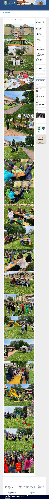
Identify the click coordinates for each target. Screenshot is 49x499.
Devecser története (27, 486)
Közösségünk (26, 485)
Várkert (30, 491)
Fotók (37, 112)
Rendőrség (20, 487)
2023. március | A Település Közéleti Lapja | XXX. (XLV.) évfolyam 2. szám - (40, 81)
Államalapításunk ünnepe (41, 96)
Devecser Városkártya (20, 8)
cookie (11, 495)
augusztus (40, 68)
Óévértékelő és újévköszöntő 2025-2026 (40, 120)
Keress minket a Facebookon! (41, 109)
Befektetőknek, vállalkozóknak (41, 486)
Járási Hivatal (9, 491)
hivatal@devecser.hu (40, 33)
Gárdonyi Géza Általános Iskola (22, 486)
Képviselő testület (9, 486)
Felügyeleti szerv (9, 493)
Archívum (6, 487)
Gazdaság (39, 485)
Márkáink (39, 488)
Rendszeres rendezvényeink (32, 492)
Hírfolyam (6, 486)
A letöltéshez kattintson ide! (41, 50)
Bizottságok (9, 488)
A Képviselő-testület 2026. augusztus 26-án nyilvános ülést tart (41, 91)
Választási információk (28, 8)
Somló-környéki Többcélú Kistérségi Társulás (12, 492)
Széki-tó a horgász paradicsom (32, 487)
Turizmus (31, 485)
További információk (7, 498)
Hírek (5, 485)
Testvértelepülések (27, 488)
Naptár (37, 66)
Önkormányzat (9, 485)
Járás (5, 488)
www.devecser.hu (40, 34)
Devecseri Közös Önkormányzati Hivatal (33, 488)
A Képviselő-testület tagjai (10, 487)
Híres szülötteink (26, 487)
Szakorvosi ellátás (20, 488)
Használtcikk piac (39, 487)
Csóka (43, 131)
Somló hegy (31, 493)
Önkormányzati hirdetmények (41, 101)
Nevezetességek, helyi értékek (32, 486)
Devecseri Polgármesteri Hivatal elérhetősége (40, 20)
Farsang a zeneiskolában (39, 119)
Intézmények (20, 485)
